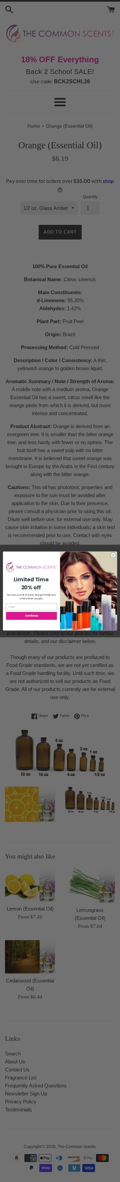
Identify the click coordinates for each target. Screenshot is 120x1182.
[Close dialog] (113, 555)
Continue (31, 616)
